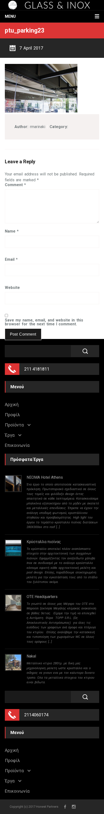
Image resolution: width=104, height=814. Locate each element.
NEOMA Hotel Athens (45, 477)
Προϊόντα (14, 425)
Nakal (31, 656)
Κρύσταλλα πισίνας (44, 541)
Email (11, 259)
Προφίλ (12, 415)
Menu (10, 16)
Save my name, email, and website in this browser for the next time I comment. (44, 322)
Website (12, 288)
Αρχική (12, 404)
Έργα (10, 435)
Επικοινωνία (17, 445)
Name (12, 231)
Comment (15, 185)
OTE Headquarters (42, 596)
